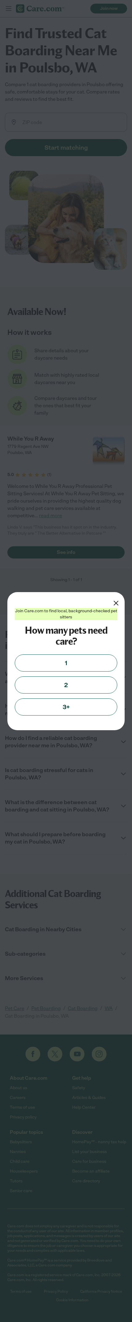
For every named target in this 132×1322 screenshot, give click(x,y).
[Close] (116, 603)
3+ (66, 707)
